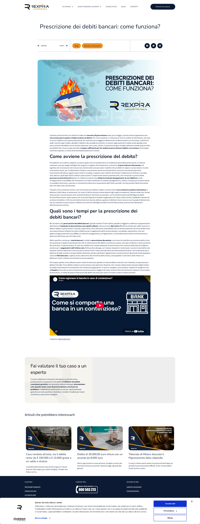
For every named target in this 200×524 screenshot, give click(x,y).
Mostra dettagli (41, 518)
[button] (147, 45)
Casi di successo (133, 491)
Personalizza (169, 511)
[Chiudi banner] (192, 501)
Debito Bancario (64, 339)
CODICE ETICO (111, 7)
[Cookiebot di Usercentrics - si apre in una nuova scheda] (19, 519)
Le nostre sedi (30, 495)
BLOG (123, 7)
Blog (76, 46)
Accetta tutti (170, 504)
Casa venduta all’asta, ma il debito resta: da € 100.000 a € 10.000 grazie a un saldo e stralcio (48, 457)
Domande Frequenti (32, 487)
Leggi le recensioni (134, 487)
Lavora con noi (30, 491)
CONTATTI (134, 7)
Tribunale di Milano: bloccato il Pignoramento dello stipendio (146, 456)
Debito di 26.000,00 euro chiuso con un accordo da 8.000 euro (100, 456)
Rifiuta (170, 518)
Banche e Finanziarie (92, 46)
